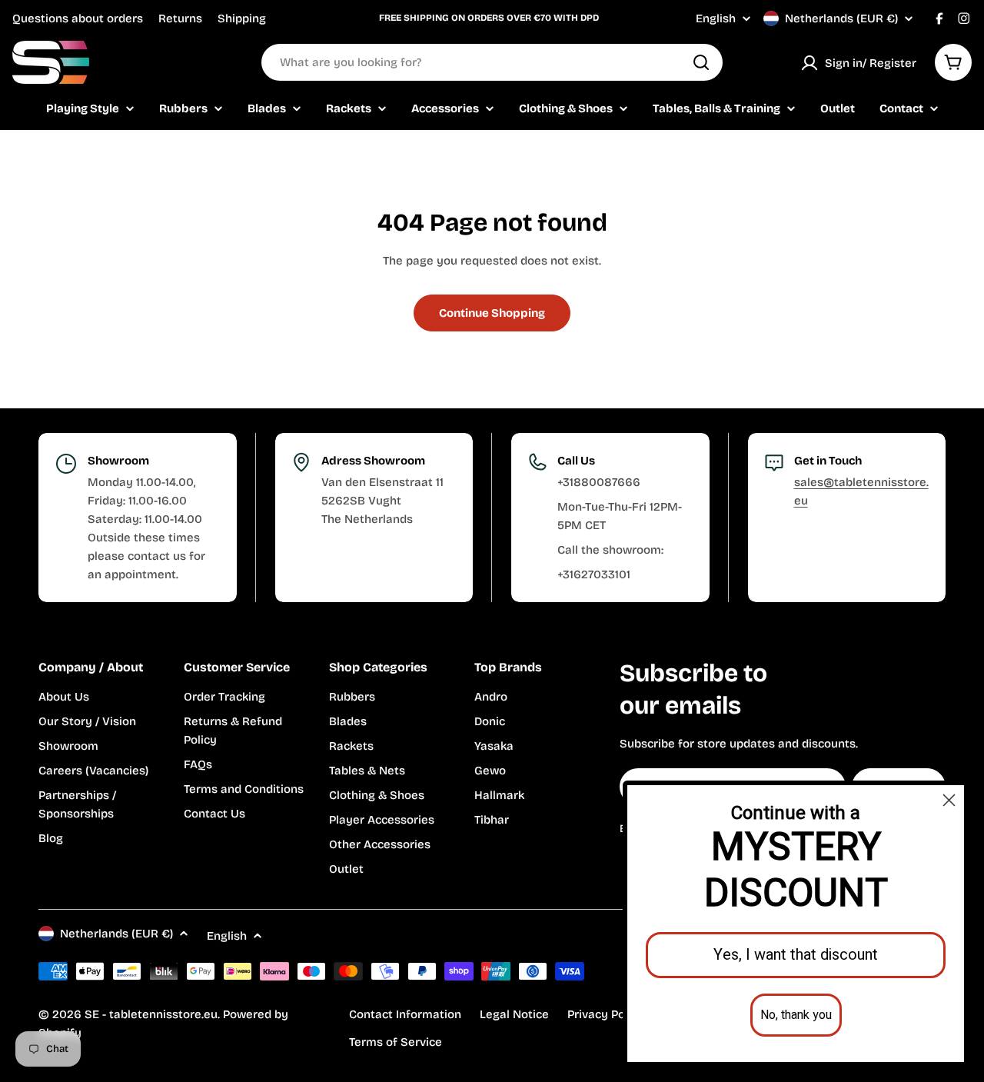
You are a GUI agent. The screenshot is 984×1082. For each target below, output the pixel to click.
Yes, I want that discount (795, 955)
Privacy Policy (605, 1014)
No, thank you (796, 1015)
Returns (180, 18)
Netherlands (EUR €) (841, 18)
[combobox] (492, 62)
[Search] (701, 62)
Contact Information (405, 1014)
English (716, 19)
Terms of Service (395, 1042)
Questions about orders (77, 18)
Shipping (242, 18)
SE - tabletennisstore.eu (151, 1014)
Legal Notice (514, 1014)
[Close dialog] (949, 800)
